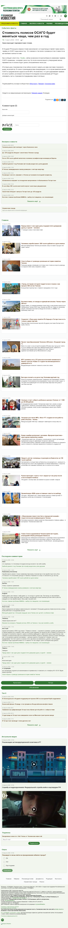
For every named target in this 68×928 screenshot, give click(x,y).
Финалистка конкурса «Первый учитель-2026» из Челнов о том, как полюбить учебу (27, 623)
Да (7, 858)
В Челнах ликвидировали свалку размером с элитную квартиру (21, 588)
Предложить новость (9, 23)
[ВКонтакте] (55, 100)
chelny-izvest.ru (59, 909)
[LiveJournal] (65, 100)
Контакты (58, 879)
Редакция (49, 879)
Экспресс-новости (36, 23)
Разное (42, 882)
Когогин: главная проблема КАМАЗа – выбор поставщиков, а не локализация (25, 601)
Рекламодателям (27, 879)
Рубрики (49, 23)
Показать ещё (32, 201)
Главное (24, 23)
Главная (8, 879)
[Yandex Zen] (49, 16)
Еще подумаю (10, 865)
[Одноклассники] (57, 100)
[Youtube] (55, 16)
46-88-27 (24, 898)
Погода (50, 682)
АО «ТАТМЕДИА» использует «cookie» (10, 912)
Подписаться (34, 843)
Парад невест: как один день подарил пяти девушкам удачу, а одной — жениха (26, 653)
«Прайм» (22, 58)
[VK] (46, 16)
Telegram (41, 84)
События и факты (9, 28)
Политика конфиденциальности (9, 916)
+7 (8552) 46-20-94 (16, 898)
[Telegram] (61, 16)
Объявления (34, 687)
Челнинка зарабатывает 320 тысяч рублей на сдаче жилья (20, 578)
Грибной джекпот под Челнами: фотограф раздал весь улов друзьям (23, 566)
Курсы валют (17, 682)
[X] (62, 100)
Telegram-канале (37, 93)
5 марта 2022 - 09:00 (12, 40)
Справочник (30, 882)
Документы (39, 879)
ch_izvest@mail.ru (9, 900)
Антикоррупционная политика (8, 908)
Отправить (7, 129)
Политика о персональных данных (10, 906)
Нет (7, 862)
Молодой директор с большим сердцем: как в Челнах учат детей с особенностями (28, 613)
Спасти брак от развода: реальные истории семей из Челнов (21, 674)
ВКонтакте (33, 84)
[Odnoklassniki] (52, 16)
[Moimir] (58, 16)
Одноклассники (50, 84)
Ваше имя (4, 109)
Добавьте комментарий (8, 115)
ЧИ (3, 40)
